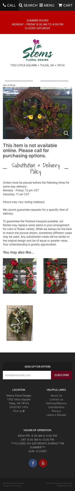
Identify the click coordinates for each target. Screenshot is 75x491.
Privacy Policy (15, 486)
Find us (18, 411)
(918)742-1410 (18, 407)
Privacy (56, 411)
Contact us (56, 399)
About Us (56, 395)
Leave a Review (56, 414)
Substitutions (56, 407)
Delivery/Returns (56, 403)
